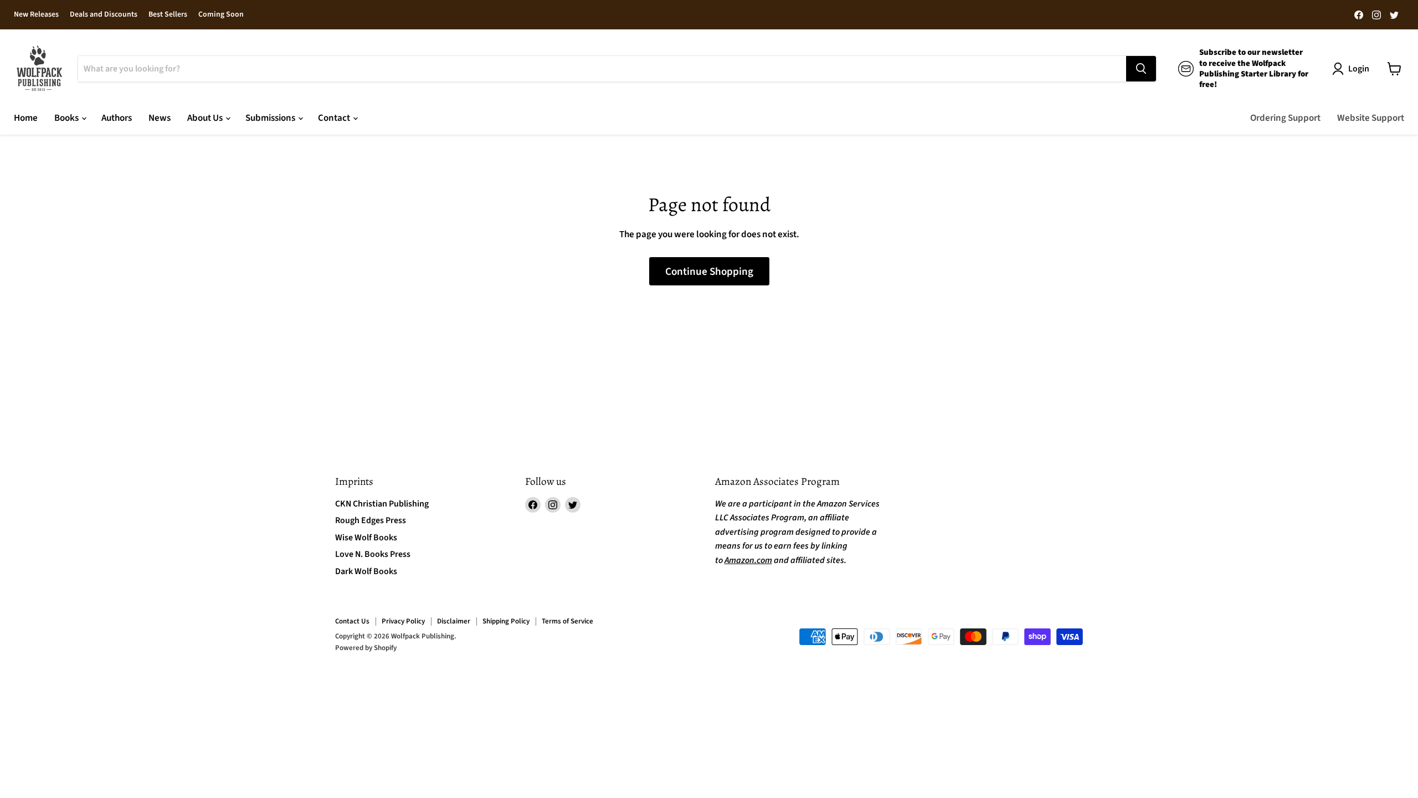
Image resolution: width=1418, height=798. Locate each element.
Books (67, 118)
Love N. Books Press (372, 554)
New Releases (36, 15)
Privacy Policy (403, 621)
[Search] (1141, 68)
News (159, 118)
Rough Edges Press (370, 520)
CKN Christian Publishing (382, 504)
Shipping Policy (506, 621)
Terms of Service (567, 621)
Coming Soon (221, 15)
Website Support (1370, 118)
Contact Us (352, 621)
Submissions (271, 118)
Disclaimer (453, 621)
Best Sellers (167, 15)
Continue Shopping (709, 271)
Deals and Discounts (103, 15)
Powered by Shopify (366, 648)
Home (26, 118)
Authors (116, 118)
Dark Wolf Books (366, 571)
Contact (335, 118)
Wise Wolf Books (366, 537)
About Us (205, 118)
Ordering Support (1285, 118)
